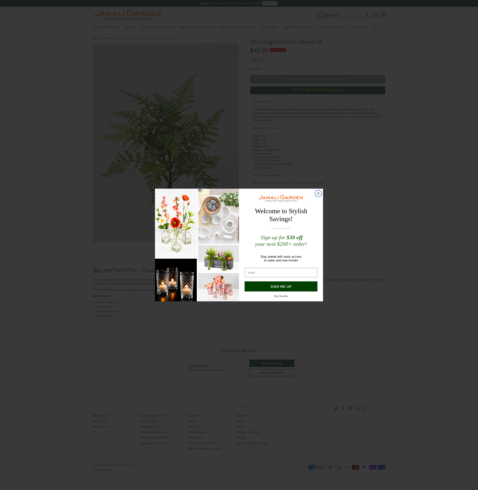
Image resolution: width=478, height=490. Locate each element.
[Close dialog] (318, 193)
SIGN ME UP (281, 286)
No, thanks (281, 296)
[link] (281, 198)
